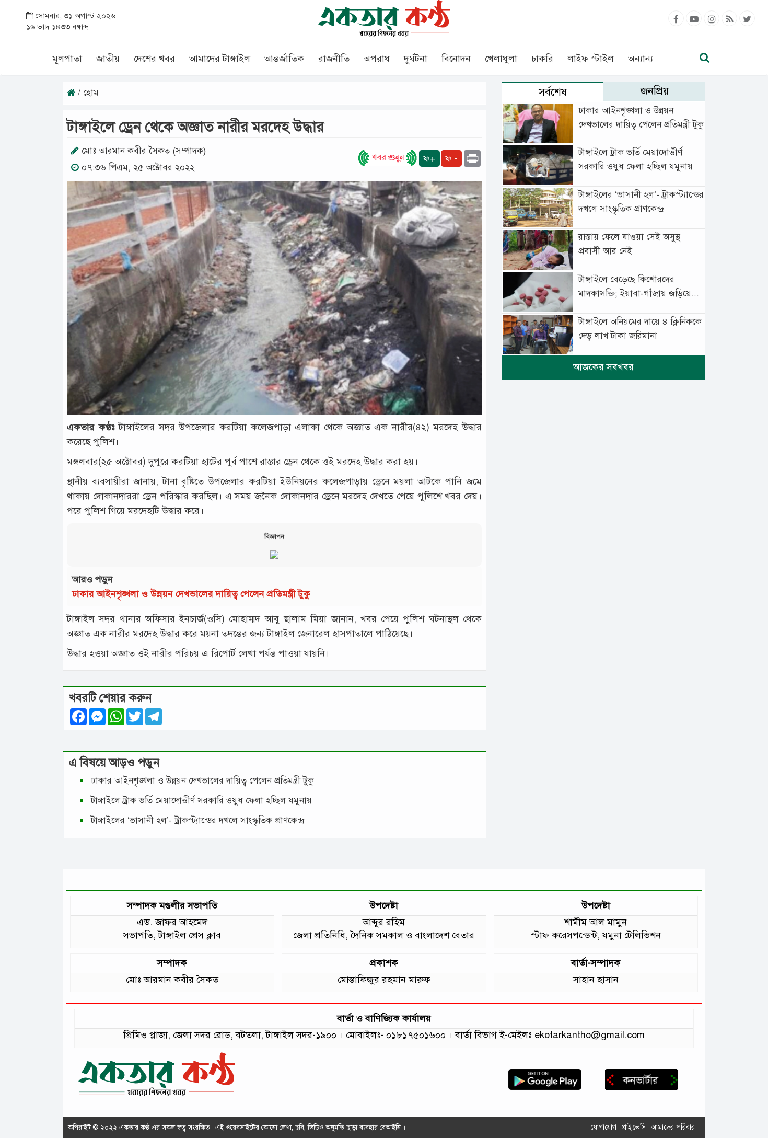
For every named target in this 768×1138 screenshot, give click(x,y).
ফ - (451, 158)
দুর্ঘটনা (415, 58)
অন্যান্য (640, 58)
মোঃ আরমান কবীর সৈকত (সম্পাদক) (144, 150)
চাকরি (542, 58)
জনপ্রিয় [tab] (655, 91)
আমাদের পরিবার (673, 1127)
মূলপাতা (67, 58)
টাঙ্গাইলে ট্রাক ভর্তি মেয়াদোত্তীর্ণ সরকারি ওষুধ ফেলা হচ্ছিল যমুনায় (201, 800)
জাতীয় (108, 58)
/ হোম (87, 92)
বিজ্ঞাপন (274, 537)
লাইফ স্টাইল (590, 58)
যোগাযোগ (603, 1127)
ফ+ (429, 158)
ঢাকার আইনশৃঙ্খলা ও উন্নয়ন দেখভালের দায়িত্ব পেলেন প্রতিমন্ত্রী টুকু (191, 594)
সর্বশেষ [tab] (553, 92)
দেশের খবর (154, 58)
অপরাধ (377, 58)
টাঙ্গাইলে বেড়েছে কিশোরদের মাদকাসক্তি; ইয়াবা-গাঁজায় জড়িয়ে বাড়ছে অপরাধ (634, 293)
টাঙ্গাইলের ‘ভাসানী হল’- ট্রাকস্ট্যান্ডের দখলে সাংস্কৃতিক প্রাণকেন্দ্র (200, 820)
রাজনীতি (334, 58)
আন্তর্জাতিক (284, 58)
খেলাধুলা (501, 58)
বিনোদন (456, 58)
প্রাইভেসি (634, 1127)
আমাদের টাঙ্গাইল (219, 58)
